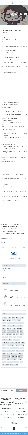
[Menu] (25, 2)
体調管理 (8, 323)
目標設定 (8, 359)
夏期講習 (8, 362)
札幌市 (10, 317)
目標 (22, 317)
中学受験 (3, 345)
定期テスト (17, 362)
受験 (8, 348)
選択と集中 (19, 320)
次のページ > (24, 247)
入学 (3, 364)
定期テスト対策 (17, 342)
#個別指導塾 (11, 258)
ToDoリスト (4, 339)
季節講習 (3, 353)
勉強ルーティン (9, 334)
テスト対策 (5, 273)
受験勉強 (17, 351)
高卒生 (7, 337)
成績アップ (17, 348)
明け (18, 331)
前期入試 (8, 326)
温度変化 (21, 334)
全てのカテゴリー (6, 268)
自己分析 (3, 323)
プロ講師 (13, 328)
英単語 (8, 353)
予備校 (21, 362)
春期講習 (16, 364)
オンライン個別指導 (5, 342)
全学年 (17, 334)
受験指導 (13, 351)
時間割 (9, 351)
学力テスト (20, 356)
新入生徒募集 (14, 323)
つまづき (14, 339)
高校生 (10, 337)
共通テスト (17, 345)
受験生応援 (9, 328)
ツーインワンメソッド (6, 356)
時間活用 (3, 326)
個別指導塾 (4, 351)
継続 (14, 334)
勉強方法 (21, 348)
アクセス (8, 331)
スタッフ (3, 331)
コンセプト (13, 331)
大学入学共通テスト (10, 345)
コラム (5, 242)
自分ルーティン (13, 353)
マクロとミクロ (14, 359)
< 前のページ (4, 247)
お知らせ (4, 271)
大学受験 (22, 345)
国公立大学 (13, 326)
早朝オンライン (14, 356)
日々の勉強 (9, 320)
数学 (3, 337)
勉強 (18, 339)
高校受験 (23, 342)
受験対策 (2, 242)
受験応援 (3, 328)
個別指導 (3, 362)
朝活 (12, 362)
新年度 (14, 337)
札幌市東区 (18, 317)
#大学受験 (17, 258)
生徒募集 (3, 320)
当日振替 (3, 359)
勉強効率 (13, 320)
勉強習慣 (7, 364)
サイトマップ (21, 417)
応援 (20, 337)
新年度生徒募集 (19, 326)
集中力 (21, 331)
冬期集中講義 (20, 353)
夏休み (3, 334)
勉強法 (12, 342)
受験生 (13, 317)
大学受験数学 (19, 328)
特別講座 (3, 348)
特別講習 (11, 348)
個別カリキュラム (21, 323)
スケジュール (4, 317)
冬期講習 (22, 351)
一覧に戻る (14, 247)
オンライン (10, 339)
